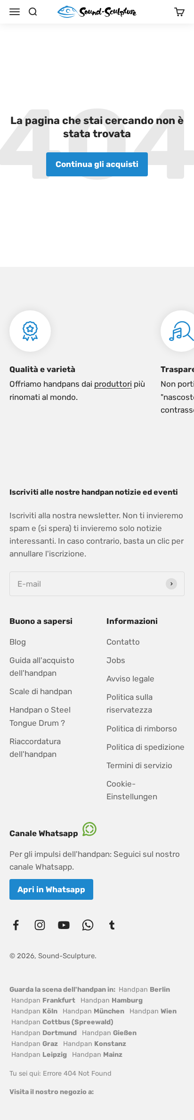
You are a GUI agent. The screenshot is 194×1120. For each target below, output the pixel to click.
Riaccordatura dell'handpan (35, 748)
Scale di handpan (40, 691)
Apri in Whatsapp (51, 889)
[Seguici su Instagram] (39, 925)
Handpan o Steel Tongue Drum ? (40, 716)
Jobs (115, 660)
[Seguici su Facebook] (15, 925)
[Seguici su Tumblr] (111, 925)
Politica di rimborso (141, 728)
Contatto (123, 642)
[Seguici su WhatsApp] (87, 925)
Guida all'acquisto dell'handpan (41, 666)
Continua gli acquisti (97, 164)
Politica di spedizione (145, 747)
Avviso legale (130, 678)
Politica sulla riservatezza (129, 703)
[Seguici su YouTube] (63, 925)
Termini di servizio (139, 765)
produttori (113, 384)
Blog (17, 642)
